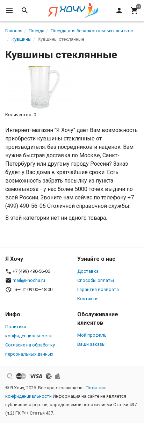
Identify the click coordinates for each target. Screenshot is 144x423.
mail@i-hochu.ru (29, 280)
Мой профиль (92, 335)
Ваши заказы (91, 344)
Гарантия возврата (98, 289)
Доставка (88, 271)
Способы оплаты (95, 280)
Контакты (88, 298)
